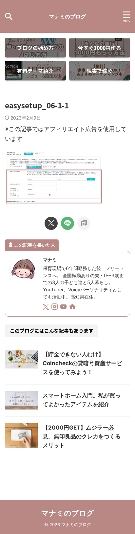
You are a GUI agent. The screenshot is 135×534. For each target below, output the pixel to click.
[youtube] (64, 307)
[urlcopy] (83, 223)
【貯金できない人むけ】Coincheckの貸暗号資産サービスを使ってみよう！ (82, 363)
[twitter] (51, 223)
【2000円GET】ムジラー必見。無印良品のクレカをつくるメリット (82, 436)
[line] (67, 223)
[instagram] (55, 307)
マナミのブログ (67, 16)
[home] (73, 307)
